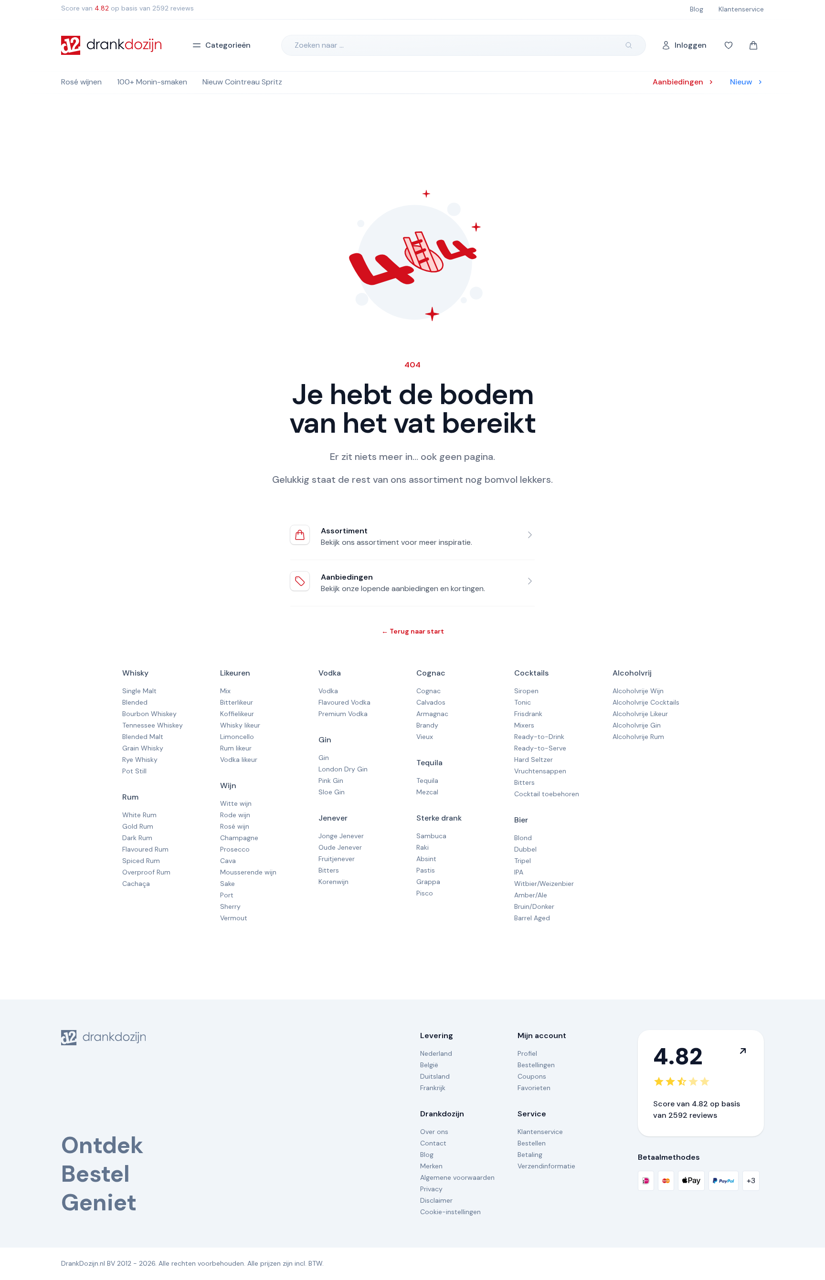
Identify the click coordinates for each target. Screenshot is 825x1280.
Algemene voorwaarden (457, 1177)
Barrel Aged (532, 918)
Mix (225, 691)
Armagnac (432, 713)
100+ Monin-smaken (152, 82)
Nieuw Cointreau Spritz (242, 82)
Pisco (424, 893)
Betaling (530, 1154)
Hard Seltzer (533, 759)
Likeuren (235, 673)
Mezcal (427, 792)
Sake (227, 883)
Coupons (532, 1076)
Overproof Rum (146, 872)
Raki (422, 847)
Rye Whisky (140, 759)
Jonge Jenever (341, 836)
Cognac (430, 673)
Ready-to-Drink (539, 736)
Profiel (527, 1053)
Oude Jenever (340, 847)
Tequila (429, 763)
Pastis (425, 870)
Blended (135, 702)
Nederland (436, 1053)
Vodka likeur (238, 759)
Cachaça (136, 883)
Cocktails (531, 673)
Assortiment (344, 531)
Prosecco (235, 849)
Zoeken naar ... (319, 45)
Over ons (434, 1131)
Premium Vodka (343, 713)
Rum (130, 797)
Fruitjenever (336, 858)
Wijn (228, 785)
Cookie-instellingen (450, 1211)
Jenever (333, 818)
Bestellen (532, 1143)
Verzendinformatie (546, 1166)
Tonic (522, 702)
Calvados (430, 702)
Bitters (328, 870)
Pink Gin (330, 780)
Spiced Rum (141, 860)
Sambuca (431, 836)
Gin (324, 740)
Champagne (239, 837)
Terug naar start (412, 631)
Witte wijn (236, 803)
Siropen (526, 691)
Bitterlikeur (236, 702)
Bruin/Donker (534, 906)
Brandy (427, 725)
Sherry (230, 906)
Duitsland (435, 1076)
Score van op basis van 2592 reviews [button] (127, 8)
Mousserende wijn (248, 872)
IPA (518, 872)
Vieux (424, 736)
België (429, 1065)
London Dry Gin (343, 769)
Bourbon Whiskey (149, 713)
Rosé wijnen (81, 82)
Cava (228, 860)
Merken (431, 1166)
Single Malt (139, 691)
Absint (426, 858)
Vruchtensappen (540, 771)
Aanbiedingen (347, 577)
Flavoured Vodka (344, 702)
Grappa (428, 881)
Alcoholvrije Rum (638, 736)
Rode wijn (235, 815)
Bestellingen (536, 1065)
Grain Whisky (142, 748)
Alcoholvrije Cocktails (646, 702)
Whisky (135, 673)
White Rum (139, 815)
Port (226, 895)
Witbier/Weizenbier (544, 883)
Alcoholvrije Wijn (638, 691)
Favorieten (534, 1087)
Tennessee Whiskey (152, 725)
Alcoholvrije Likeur (640, 713)
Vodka (329, 673)
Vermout (233, 918)
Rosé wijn (234, 826)
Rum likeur (236, 748)
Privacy (431, 1189)
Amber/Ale (530, 895)
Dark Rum (137, 837)
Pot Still (134, 771)
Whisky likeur (240, 725)
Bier (521, 820)
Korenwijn (333, 881)
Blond (523, 837)
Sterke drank (439, 818)
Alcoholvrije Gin (637, 725)
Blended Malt (142, 736)
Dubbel (525, 849)
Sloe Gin (331, 792)
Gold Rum (137, 826)
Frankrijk (432, 1087)
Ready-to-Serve (540, 748)
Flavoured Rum (145, 849)
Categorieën (228, 45)
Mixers (524, 725)
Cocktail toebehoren (546, 794)
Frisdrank (528, 713)
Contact (433, 1143)
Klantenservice (540, 1131)
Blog (427, 1154)
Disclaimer (436, 1200)
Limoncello (237, 736)
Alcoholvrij (632, 673)
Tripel (522, 860)
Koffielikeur (237, 713)
